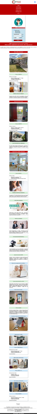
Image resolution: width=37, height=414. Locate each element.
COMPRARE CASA (18, 11)
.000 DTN (20, 37)
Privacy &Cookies (18, 404)
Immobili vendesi (17, 32)
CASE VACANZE (18, 8)
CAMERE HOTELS (18, 10)
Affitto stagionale (17, 31)
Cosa (22, 34)
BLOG (19, 13)
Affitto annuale (17, 30)
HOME (18, 5)
